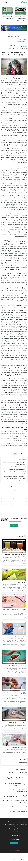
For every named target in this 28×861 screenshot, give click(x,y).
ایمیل (14, 498)
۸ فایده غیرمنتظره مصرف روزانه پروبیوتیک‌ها (15, 722)
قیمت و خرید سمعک (23, 762)
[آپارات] (19, 836)
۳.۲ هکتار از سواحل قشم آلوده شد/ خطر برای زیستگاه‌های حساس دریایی (16, 784)
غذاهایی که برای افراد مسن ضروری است (15, 467)
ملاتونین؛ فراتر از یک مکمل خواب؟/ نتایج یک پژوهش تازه (14, 610)
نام (14, 490)
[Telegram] (12, 36)
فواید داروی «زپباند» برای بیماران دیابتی (17, 747)
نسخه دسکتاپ (14, 843)
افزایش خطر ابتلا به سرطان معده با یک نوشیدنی (15, 554)
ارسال (14, 525)
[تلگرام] (17, 836)
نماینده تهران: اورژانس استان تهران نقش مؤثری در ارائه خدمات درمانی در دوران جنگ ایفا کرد (15, 777)
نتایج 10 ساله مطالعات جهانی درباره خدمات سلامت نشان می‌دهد (14, 45)
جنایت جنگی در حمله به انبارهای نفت (18, 811)
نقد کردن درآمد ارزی (23, 759)
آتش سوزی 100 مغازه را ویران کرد (19, 807)
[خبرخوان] (11, 836)
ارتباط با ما (18, 822)
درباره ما (23, 822)
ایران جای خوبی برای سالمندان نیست (16, 49)
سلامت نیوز (21, 2)
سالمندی (15, 453)
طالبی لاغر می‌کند (21, 582)
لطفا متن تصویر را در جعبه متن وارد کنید (19, 518)
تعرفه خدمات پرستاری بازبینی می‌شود (8, 17)
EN (6, 2)
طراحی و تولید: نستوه (13, 850)
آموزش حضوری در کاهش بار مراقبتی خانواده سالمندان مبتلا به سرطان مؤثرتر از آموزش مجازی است (14, 478)
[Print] (8, 36)
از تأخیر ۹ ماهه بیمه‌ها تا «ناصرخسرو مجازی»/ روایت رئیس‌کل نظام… (20, 18)
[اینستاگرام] (15, 836)
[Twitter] (15, 36)
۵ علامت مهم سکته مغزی (19, 636)
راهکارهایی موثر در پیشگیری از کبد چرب (16, 665)
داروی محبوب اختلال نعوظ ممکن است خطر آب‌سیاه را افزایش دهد (14, 692)
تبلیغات (12, 822)
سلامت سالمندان (21, 41)
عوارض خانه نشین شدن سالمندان (17, 469)
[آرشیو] (9, 836)
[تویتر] (13, 836)
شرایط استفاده (6, 822)
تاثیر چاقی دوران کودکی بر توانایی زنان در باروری (15, 796)
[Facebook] (18, 36)
